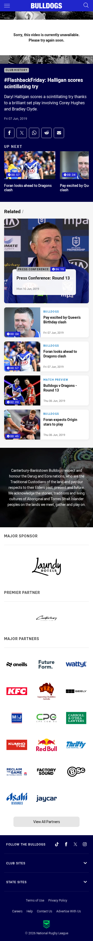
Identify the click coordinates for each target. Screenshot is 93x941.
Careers (17, 911)
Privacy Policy (57, 900)
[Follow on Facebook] (66, 844)
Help (30, 911)
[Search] (86, 5)
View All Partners (46, 821)
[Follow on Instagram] (85, 844)
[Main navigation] (7, 6)
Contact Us (44, 911)
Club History (16, 70)
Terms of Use (35, 900)
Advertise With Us (68, 911)
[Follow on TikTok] (57, 844)
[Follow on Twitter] (75, 844)
